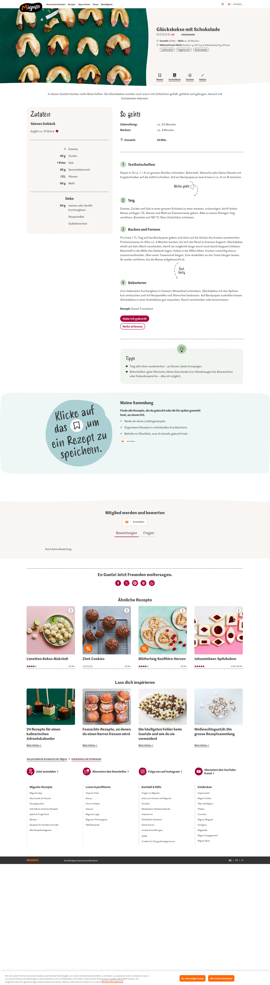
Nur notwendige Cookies (192, 978)
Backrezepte (201, 49)
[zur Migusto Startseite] (31, 5)
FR (236, 860)
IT (242, 860)
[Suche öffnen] (222, 4)
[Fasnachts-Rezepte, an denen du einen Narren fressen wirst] (106, 718)
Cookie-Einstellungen (152, 830)
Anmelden (237, 4)
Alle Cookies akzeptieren (221, 978)
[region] (135, 978)
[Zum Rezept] (51, 637)
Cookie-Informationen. (112, 981)
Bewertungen (126, 532)
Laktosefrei (167, 49)
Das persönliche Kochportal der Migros (47, 759)
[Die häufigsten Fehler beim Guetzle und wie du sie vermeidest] (162, 718)
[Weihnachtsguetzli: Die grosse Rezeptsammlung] (218, 718)
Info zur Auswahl (57, 131)
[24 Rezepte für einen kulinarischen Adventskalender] (51, 718)
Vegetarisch (184, 49)
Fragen (148, 532)
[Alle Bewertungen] (163, 34)
